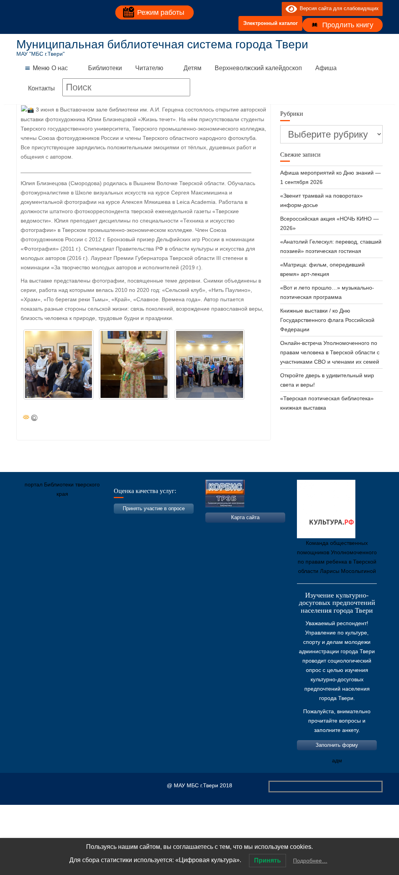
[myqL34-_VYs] (134, 364)
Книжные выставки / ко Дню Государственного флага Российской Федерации (327, 320)
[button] (41, 68)
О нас (59, 68)
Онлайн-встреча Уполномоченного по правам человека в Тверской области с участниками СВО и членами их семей (330, 352)
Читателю (149, 68)
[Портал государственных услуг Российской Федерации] (57, 530)
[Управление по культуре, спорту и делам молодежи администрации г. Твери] (150, 530)
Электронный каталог (270, 23)
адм (337, 760)
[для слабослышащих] (274, 8)
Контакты (41, 88)
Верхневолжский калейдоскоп (258, 68)
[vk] (260, 8)
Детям (192, 68)
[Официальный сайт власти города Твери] (174, 530)
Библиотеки (105, 68)
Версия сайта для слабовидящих (338, 8)
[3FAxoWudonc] (58, 364)
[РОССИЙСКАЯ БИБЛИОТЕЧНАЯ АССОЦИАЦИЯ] (104, 530)
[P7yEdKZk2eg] (210, 364)
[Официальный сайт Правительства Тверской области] (127, 530)
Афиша (326, 68)
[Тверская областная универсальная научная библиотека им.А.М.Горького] (80, 530)
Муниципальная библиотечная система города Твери (162, 44)
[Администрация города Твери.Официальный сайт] (34, 530)
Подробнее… (310, 860)
